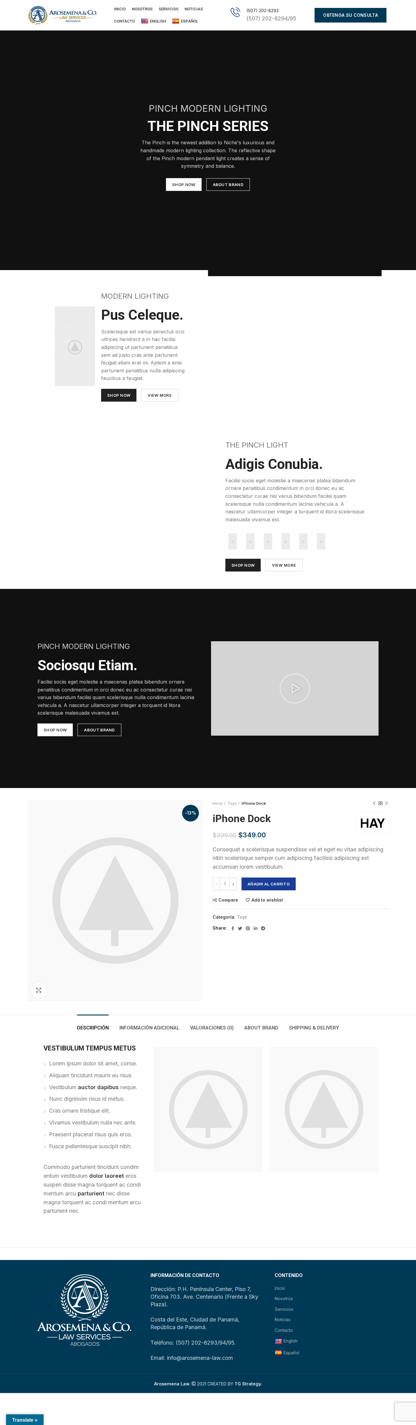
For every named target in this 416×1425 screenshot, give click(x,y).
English (158, 21)
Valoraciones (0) (212, 1028)
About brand (261, 1028)
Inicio (218, 803)
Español (189, 21)
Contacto (284, 1330)
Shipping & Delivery (314, 1028)
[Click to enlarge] (38, 990)
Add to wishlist (267, 900)
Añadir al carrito (269, 883)
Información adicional (149, 1028)
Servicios (284, 1309)
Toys (232, 803)
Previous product (374, 803)
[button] (295, 688)
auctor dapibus (98, 1087)
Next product (386, 803)
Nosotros (284, 1298)
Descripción (93, 1028)
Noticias (283, 1319)
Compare (228, 900)
